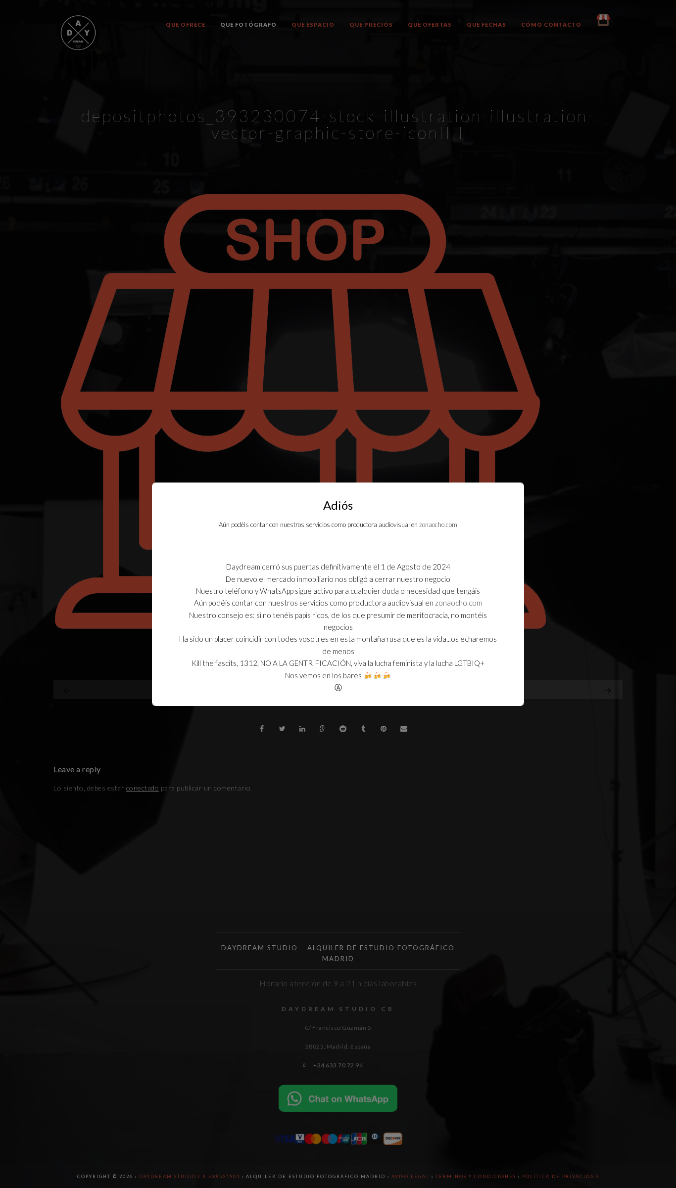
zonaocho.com (438, 524)
